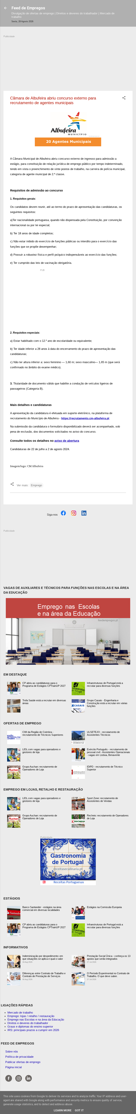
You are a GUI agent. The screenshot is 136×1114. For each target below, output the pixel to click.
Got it (79, 1110)
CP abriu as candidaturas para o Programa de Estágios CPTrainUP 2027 (44, 684)
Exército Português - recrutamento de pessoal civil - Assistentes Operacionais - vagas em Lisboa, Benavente (108, 752)
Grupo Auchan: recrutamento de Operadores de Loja (39, 768)
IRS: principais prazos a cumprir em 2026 (33, 1030)
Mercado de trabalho (20, 1012)
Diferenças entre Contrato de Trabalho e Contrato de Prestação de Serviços (44, 975)
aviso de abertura (66, 440)
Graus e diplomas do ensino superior (30, 1026)
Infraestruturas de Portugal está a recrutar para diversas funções (105, 684)
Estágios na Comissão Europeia (104, 907)
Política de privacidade (19, 1056)
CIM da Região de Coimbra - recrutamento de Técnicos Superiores (42, 733)
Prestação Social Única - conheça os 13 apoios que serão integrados (108, 957)
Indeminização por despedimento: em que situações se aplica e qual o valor (42, 957)
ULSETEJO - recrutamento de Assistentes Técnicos (103, 733)
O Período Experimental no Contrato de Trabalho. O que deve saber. (108, 975)
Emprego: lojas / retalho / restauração (30, 1016)
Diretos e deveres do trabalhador (27, 1023)
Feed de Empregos (28, 8)
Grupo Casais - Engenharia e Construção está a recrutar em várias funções (107, 703)
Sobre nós (11, 1051)
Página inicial (13, 1067)
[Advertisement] (68, 61)
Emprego (36, 485)
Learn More (62, 1110)
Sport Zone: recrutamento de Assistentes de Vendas (102, 799)
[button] (124, 98)
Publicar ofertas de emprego (22, 1062)
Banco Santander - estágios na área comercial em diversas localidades (41, 908)
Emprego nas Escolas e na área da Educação (35, 1019)
